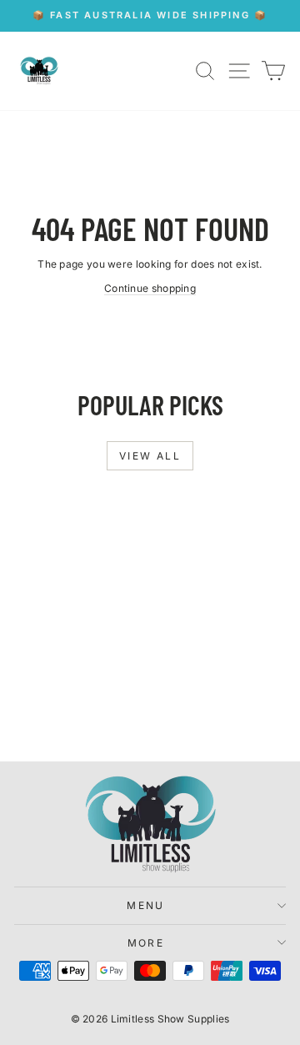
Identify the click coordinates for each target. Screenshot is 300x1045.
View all (150, 456)
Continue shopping (150, 288)
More (146, 943)
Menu (146, 905)
